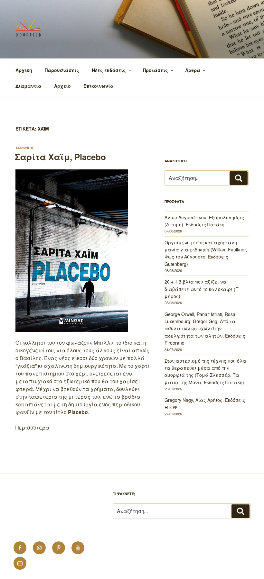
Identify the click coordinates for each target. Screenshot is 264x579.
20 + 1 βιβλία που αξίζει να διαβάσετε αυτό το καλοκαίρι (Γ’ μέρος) (202, 288)
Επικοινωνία (98, 86)
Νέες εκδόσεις (109, 70)
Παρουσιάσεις (62, 70)
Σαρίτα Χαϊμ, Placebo (60, 157)
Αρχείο (62, 86)
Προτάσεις (155, 70)
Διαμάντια (28, 86)
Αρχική (23, 70)
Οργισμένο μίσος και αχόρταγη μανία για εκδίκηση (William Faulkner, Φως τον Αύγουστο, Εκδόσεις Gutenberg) (206, 253)
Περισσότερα (32, 427)
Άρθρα (192, 70)
